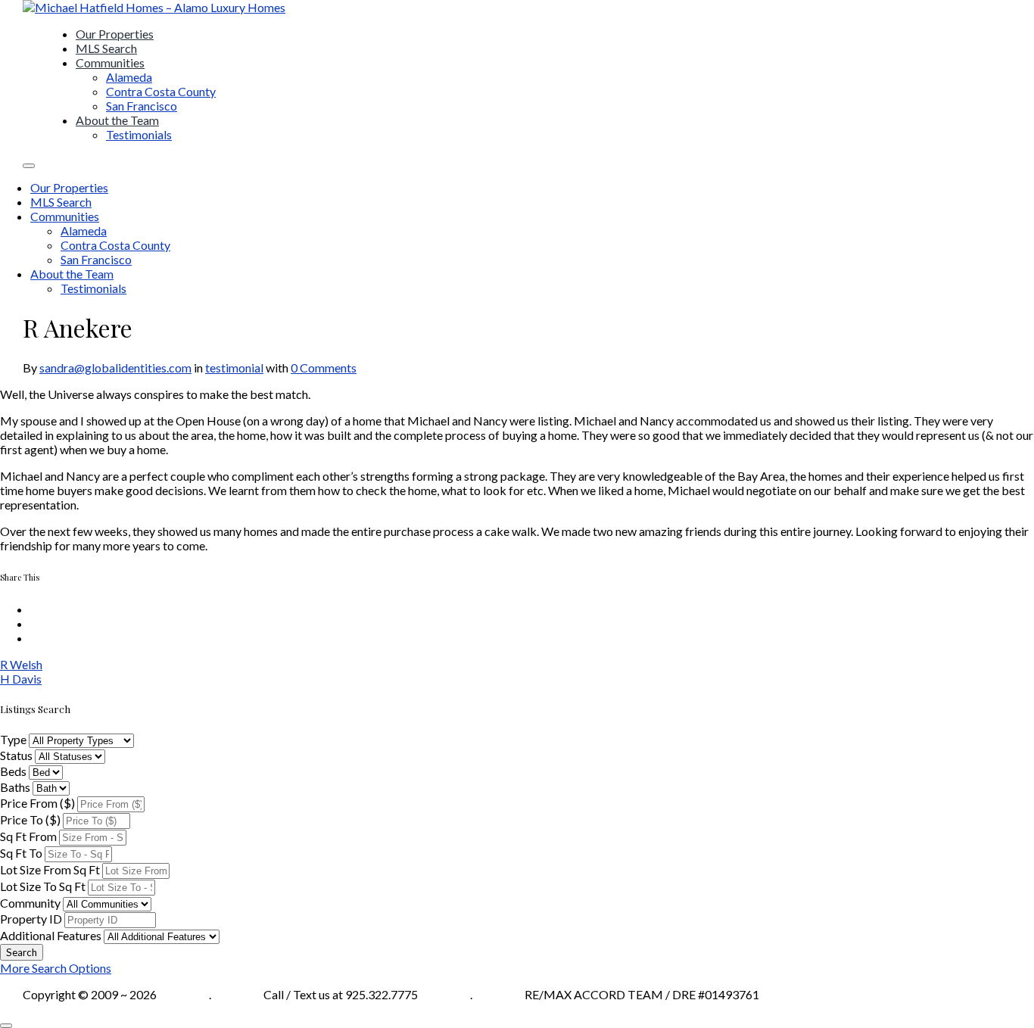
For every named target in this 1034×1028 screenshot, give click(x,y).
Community (30, 903)
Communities (110, 62)
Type (13, 739)
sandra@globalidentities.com (115, 367)
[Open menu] (29, 166)
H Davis (21, 678)
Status (16, 755)
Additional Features (50, 935)
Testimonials (139, 134)
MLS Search (106, 48)
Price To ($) (30, 819)
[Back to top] (6, 1025)
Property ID (31, 918)
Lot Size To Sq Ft (43, 886)
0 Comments (324, 367)
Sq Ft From (28, 836)
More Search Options (55, 968)
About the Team (117, 120)
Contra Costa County (161, 91)
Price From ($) (37, 803)
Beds (13, 771)
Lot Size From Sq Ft (50, 869)
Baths (15, 787)
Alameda (129, 77)
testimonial (234, 367)
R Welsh (21, 664)
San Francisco (141, 105)
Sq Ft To (21, 853)
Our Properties (115, 33)
